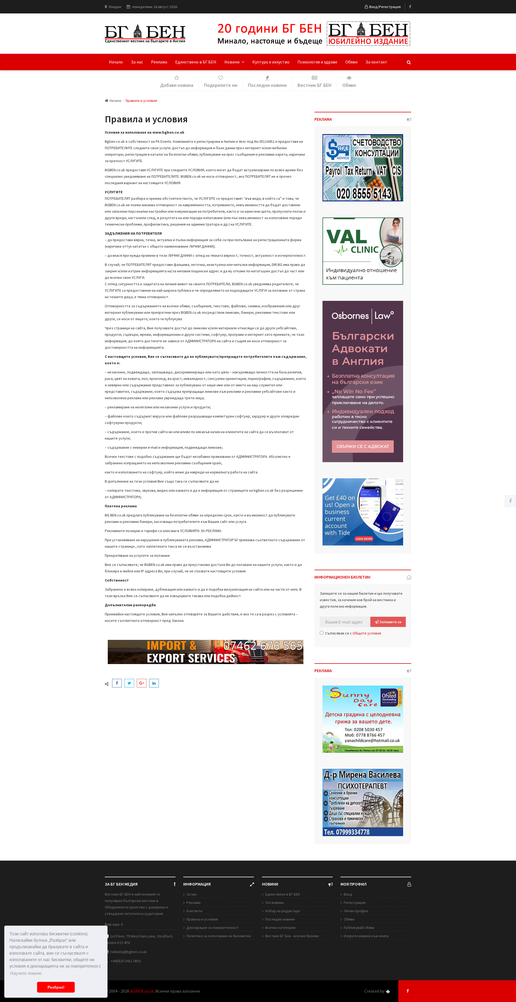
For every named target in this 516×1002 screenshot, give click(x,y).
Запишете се (390, 621)
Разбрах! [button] (56, 987)
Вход (348, 894)
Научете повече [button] (26, 973)
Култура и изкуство (270, 62)
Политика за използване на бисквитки (219, 935)
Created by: (375, 991)
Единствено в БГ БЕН (195, 62)
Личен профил (356, 910)
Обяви (351, 62)
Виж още (112, 924)
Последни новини (280, 919)
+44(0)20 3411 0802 (126, 960)
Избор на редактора (282, 910)
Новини (232, 62)
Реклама (159, 62)
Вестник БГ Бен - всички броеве (292, 935)
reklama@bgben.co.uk (129, 951)
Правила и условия (202, 919)
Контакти (194, 910)
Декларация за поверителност (213, 927)
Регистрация (355, 902)
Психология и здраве (317, 62)
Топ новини (274, 902)
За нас (137, 62)
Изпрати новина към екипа (366, 935)
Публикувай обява (359, 927)
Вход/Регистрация (385, 6)
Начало (116, 62)
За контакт (376, 62)
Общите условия (367, 633)
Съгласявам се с (353, 633)
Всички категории (280, 927)
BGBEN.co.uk (142, 991)
